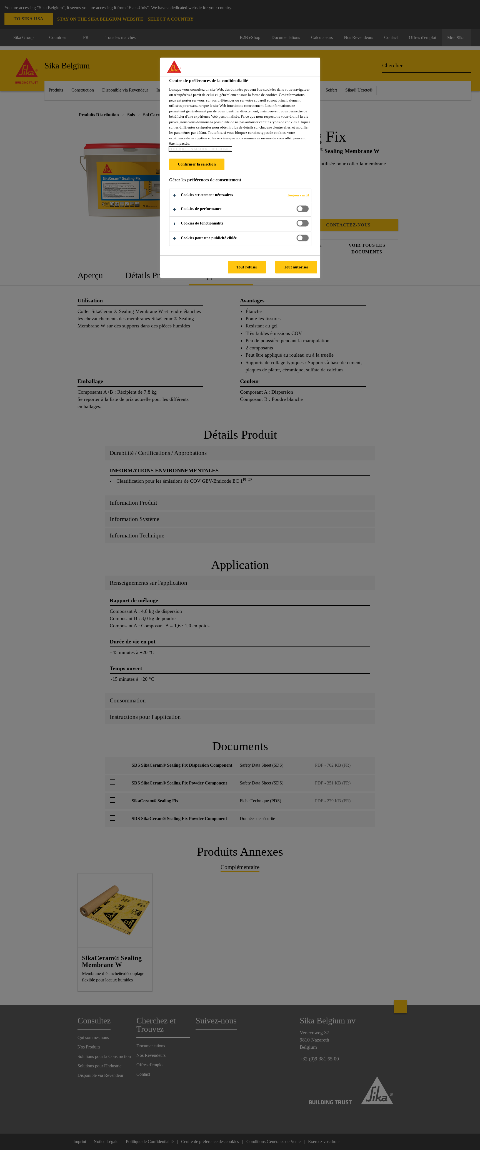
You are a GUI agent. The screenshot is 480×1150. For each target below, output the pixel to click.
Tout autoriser (296, 267)
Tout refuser (247, 267)
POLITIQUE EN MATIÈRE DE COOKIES (200, 149)
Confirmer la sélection (197, 164)
